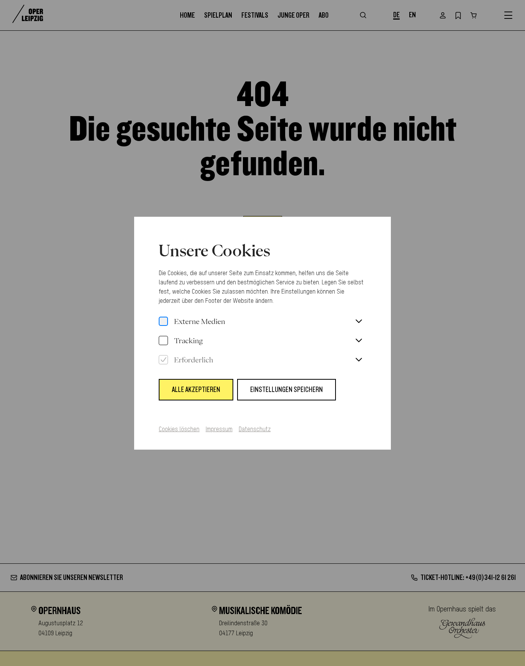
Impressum (219, 430)
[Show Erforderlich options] (358, 360)
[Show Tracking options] (358, 341)
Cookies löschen (179, 430)
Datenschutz (255, 430)
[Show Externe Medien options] (358, 321)
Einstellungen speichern (286, 390)
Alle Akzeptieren (196, 390)
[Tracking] (163, 341)
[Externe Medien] (163, 322)
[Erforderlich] (163, 360)
